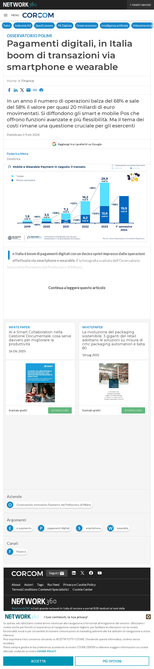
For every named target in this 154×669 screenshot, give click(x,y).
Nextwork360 (21, 608)
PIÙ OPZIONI (112, 661)
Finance (27, 81)
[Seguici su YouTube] (99, 573)
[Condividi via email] (28, 90)
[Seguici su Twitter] (82, 573)
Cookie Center (83, 589)
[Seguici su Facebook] (91, 573)
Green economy (75, 25)
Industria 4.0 (11, 25)
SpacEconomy (32, 25)
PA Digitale (53, 25)
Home (12, 81)
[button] (11, 15)
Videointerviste (131, 25)
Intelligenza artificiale (103, 25)
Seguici (54, 573)
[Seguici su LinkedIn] (73, 573)
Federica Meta (17, 153)
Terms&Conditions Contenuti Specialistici (40, 589)
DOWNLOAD (60, 410)
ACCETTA (38, 661)
